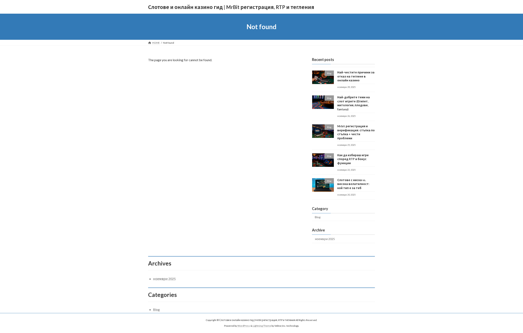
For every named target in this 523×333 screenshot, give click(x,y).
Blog (318, 217)
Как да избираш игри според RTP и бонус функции (353, 159)
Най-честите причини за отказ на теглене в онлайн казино (355, 76)
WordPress (243, 325)
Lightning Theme (262, 325)
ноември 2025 (325, 239)
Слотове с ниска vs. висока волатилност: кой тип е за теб (353, 184)
